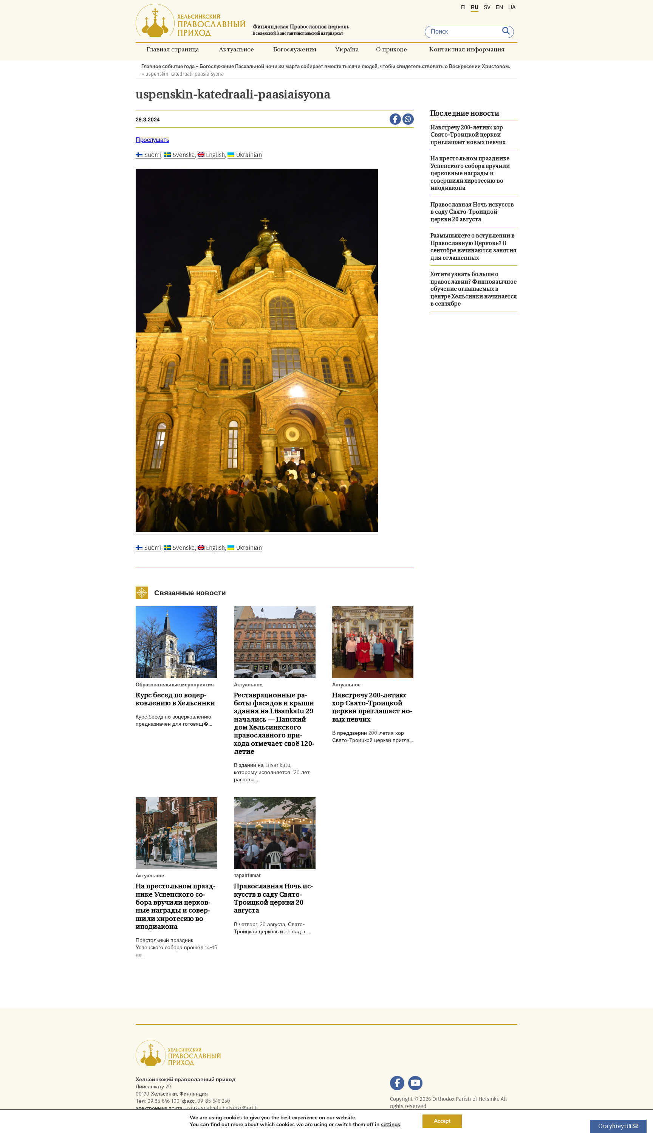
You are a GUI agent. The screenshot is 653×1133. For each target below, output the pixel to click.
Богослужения (294, 49)
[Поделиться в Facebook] (395, 120)
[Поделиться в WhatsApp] (408, 120)
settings (390, 1124)
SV (487, 7)
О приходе (391, 49)
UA (511, 7)
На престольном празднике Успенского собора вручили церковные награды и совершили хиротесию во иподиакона (470, 173)
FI (463, 7)
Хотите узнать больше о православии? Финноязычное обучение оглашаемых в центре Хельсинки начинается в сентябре (473, 289)
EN (499, 7)
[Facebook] (397, 1083)
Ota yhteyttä (615, 1127)
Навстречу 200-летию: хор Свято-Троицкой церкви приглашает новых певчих (467, 135)
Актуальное (236, 49)
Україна (347, 49)
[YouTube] (415, 1083)
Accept (442, 1121)
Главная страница (173, 49)
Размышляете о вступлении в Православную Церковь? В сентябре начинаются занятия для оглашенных (473, 247)
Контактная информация (466, 49)
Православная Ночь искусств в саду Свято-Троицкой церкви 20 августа (472, 212)
